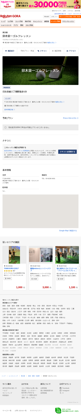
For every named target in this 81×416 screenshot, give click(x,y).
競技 (21, 25)
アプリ (16, 25)
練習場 (46, 21)
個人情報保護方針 (46, 390)
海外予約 (28, 21)
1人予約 (10, 21)
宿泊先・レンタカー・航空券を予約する (29, 392)
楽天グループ (56, 10)
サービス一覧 (7, 410)
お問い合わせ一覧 (21, 410)
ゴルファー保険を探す (29, 395)
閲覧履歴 (46, 16)
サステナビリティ (36, 410)
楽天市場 (77, 10)
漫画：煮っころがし (29, 397)
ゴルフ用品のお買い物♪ (30, 388)
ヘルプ (70, 14)
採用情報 (43, 393)
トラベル (70, 10)
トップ (3, 21)
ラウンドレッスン (68, 21)
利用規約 (6, 395)
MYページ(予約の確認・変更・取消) (70, 16)
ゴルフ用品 (29, 25)
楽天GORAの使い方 (60, 14)
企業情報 (43, 388)
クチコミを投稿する (67, 152)
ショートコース (6, 25)
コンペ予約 (19, 21)
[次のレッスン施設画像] (78, 268)
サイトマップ (77, 14)
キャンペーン (37, 21)
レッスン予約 (55, 21)
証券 (64, 10)
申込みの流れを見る (69, 118)
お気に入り (54, 16)
